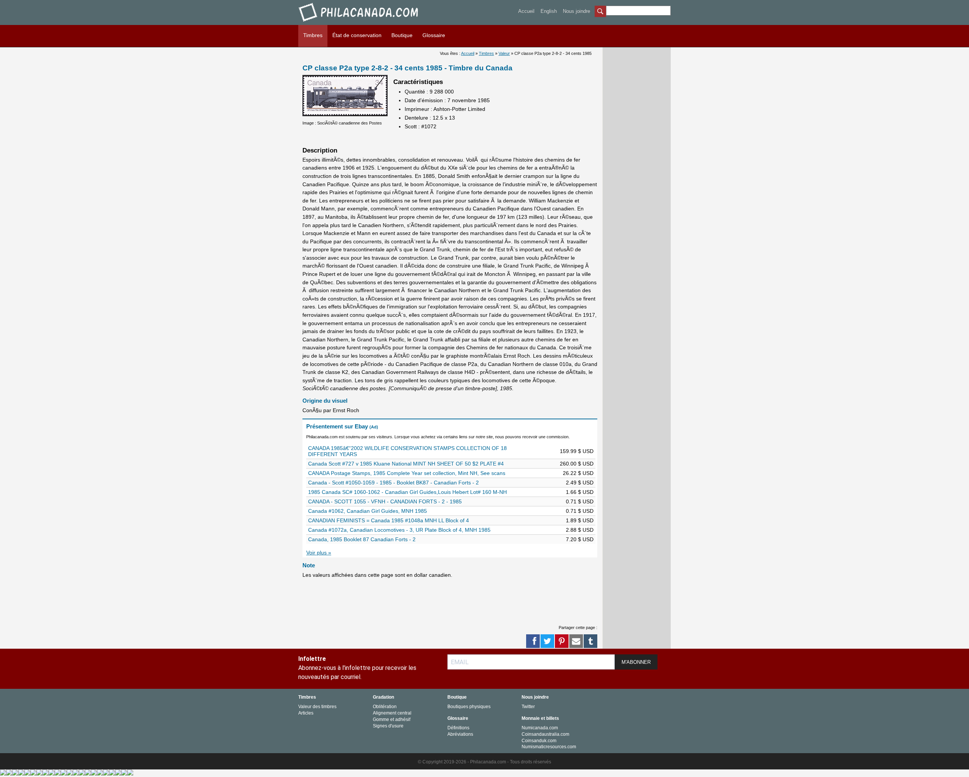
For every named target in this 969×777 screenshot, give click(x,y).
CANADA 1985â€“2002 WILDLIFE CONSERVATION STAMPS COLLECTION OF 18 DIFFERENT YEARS (407, 451)
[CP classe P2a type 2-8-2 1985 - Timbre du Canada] (345, 114)
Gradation (383, 697)
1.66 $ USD (580, 492)
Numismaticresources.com (549, 746)
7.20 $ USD (580, 539)
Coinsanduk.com (539, 740)
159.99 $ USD (577, 451)
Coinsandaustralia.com (545, 734)
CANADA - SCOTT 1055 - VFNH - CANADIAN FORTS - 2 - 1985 (385, 501)
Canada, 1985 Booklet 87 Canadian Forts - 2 (362, 539)
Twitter (528, 706)
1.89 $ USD (580, 520)
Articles (305, 713)
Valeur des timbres (317, 706)
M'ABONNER (636, 662)
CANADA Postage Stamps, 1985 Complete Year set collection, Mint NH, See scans (406, 473)
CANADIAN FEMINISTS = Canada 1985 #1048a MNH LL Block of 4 (388, 520)
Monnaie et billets (540, 718)
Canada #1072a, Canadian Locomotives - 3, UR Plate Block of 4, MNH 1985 (399, 530)
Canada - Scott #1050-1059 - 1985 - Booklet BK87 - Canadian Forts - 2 (393, 483)
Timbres (312, 35)
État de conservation (357, 35)
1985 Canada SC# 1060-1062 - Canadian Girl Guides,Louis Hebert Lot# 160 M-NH (407, 492)
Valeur (504, 53)
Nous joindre (576, 11)
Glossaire (433, 35)
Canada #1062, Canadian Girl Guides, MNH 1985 (367, 511)
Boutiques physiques (469, 706)
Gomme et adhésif (391, 719)
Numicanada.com (540, 727)
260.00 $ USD (577, 464)
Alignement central (392, 713)
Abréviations (460, 734)
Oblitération (385, 706)
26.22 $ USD (578, 473)
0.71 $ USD (580, 501)
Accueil (526, 11)
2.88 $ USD (580, 530)
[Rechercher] (600, 12)
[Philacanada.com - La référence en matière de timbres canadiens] (359, 23)
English (549, 11)
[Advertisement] (440, 600)
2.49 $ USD (580, 483)
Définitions (458, 727)
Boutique (402, 35)
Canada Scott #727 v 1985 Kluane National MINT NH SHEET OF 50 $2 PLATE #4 (406, 464)
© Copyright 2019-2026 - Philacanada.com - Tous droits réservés (484, 762)
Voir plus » (318, 553)
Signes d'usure (388, 726)
